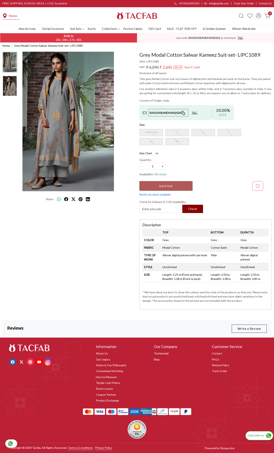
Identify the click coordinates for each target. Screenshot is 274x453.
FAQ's (215, 359)
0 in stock (160, 174)
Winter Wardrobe (244, 28)
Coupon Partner (106, 394)
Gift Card (154, 28)
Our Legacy (103, 359)
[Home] (137, 15)
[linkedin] (87, 199)
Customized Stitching (109, 371)
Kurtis (92, 28)
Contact (217, 353)
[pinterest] (80, 199)
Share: (50, 199)
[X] (22, 361)
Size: (142, 124)
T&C (240, 37)
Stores (13, 15)
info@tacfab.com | (220, 3)
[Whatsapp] (59, 199)
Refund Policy (220, 365)
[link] (241, 16)
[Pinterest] (31, 361)
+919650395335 (189, 3)
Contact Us (265, 3)
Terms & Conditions (80, 447)
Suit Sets (76, 28)
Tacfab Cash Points (108, 382)
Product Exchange (107, 400)
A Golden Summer (214, 28)
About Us (102, 353)
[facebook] (66, 199)
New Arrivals (27, 28)
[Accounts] (258, 15)
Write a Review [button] (249, 328)
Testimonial (161, 353)
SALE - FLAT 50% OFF (182, 28)
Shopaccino (227, 448)
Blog (156, 359)
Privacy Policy (103, 447)
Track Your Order (243, 3)
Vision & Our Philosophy (111, 365)
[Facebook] (13, 361)
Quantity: (145, 159)
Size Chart (146, 153)
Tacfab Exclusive (53, 28)
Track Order (219, 371)
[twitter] (73, 199)
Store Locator (104, 388)
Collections (109, 28)
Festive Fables (132, 28)
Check (192, 209)
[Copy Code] (183, 112)
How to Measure (106, 377)
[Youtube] (40, 361)
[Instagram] (48, 361)
